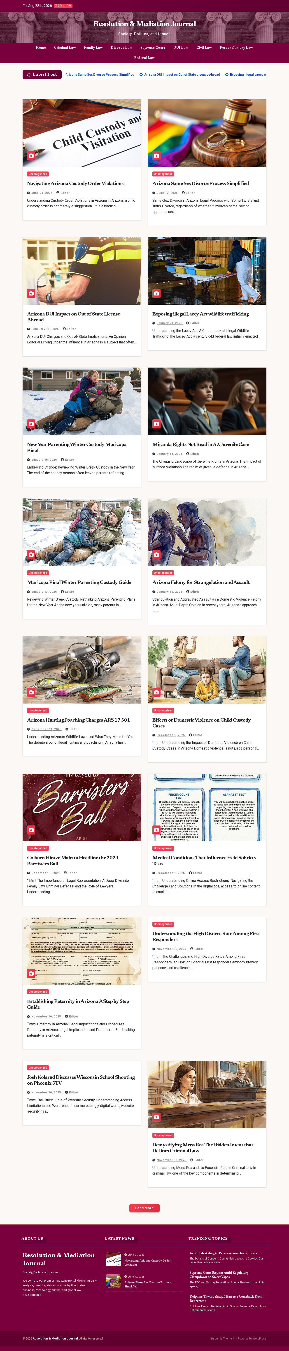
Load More (144, 1208)
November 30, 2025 (46, 1016)
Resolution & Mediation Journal (144, 24)
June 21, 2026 (42, 192)
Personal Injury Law (236, 48)
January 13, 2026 (44, 591)
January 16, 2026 (44, 459)
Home (41, 48)
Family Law (93, 48)
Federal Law (144, 58)
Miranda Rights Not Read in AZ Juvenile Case (200, 444)
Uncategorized (38, 174)
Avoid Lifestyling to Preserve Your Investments (223, 1253)
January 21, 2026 (170, 323)
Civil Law (204, 48)
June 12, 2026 (168, 192)
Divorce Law (121, 48)
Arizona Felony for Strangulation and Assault (200, 582)
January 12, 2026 (170, 591)
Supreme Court (152, 48)
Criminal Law (65, 48)
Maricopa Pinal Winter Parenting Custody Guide (79, 582)
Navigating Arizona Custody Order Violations (75, 183)
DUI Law (180, 48)
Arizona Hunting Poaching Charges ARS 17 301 (78, 720)
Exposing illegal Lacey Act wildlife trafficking (200, 314)
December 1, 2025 (171, 735)
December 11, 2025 (46, 729)
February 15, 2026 (45, 329)
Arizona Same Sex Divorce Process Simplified (200, 183)
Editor (65, 192)
